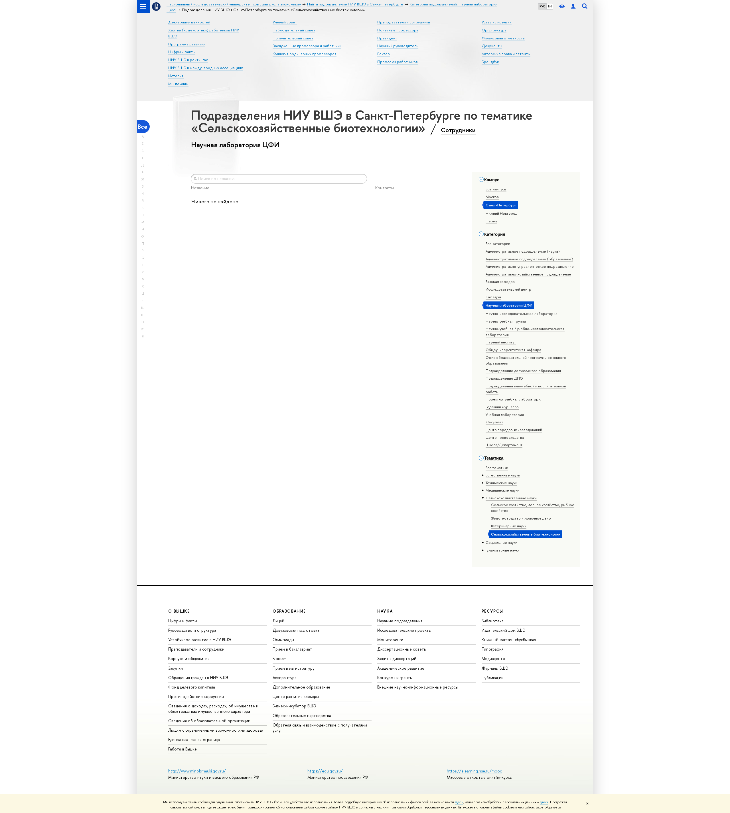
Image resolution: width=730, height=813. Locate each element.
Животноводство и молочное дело (521, 518)
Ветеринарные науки (508, 525)
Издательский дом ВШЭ (504, 630)
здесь (459, 802)
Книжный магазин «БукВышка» (509, 639)
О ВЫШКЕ (179, 611)
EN (550, 6)
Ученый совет (285, 22)
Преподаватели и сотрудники (403, 22)
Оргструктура (494, 30)
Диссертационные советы (402, 649)
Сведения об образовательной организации (209, 720)
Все (142, 126)
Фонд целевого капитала (191, 687)
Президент (387, 38)
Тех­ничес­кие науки (501, 482)
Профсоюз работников (397, 61)
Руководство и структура (192, 630)
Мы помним (178, 83)
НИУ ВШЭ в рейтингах (188, 59)
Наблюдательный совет (294, 30)
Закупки (175, 668)
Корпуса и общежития (189, 658)
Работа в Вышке (182, 749)
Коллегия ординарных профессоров (304, 53)
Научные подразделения (400, 620)
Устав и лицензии (497, 22)
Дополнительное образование (301, 687)
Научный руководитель (397, 45)
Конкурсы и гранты (395, 677)
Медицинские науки (502, 490)
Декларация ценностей (189, 22)
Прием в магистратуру (294, 668)
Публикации (493, 677)
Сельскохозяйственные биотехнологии (525, 534)
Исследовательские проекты (404, 630)
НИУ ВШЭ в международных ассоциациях (205, 67)
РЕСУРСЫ (492, 611)
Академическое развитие (400, 668)
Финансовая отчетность (503, 38)
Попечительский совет (293, 38)
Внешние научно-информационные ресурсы (417, 687)
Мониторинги (390, 639)
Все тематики (497, 467)
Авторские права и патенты (506, 53)
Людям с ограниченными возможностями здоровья (215, 730)
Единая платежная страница (194, 739)
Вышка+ (280, 658)
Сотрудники (458, 130)
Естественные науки (503, 475)
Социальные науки (501, 542)
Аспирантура (285, 677)
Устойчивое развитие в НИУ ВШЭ (199, 639)
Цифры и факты (181, 51)
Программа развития (186, 44)
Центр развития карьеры (296, 696)
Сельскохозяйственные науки (511, 497)
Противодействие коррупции (196, 696)
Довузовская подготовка (296, 630)
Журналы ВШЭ (495, 668)
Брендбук (490, 61)
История (176, 75)
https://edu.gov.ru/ (325, 771)
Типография (493, 649)
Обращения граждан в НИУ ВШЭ (198, 677)
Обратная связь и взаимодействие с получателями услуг (320, 727)
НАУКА (385, 611)
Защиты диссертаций (396, 658)
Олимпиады (283, 639)
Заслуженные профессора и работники (307, 45)
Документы (492, 45)
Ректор (383, 53)
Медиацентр (493, 658)
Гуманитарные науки (503, 550)
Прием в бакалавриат (292, 649)
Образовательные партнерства (302, 715)
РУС (542, 6)
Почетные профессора (397, 30)
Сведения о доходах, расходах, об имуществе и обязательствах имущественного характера (213, 708)
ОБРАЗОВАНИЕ (289, 611)
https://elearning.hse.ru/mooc (474, 771)
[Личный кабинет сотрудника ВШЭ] (573, 6)
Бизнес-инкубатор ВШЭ (294, 706)
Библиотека (493, 620)
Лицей (278, 620)
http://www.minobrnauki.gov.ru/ (197, 771)
